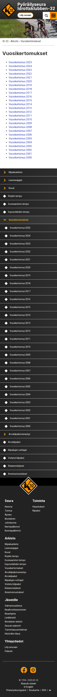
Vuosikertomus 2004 (20, 142)
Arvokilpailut (14, 442)
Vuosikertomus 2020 (20, 81)
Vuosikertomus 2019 (20, 85)
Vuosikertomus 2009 (20, 123)
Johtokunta (10, 522)
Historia (8, 506)
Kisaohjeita (10, 613)
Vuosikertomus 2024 (20, 66)
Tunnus (8, 510)
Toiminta (38, 501)
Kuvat (11, 188)
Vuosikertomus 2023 (20, 69)
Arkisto (15, 41)
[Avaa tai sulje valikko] (4, 172)
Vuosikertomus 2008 (20, 127)
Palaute (9, 651)
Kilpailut (36, 510)
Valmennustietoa (13, 605)
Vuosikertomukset (18, 220)
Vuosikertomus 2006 (20, 134)
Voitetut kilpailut (16, 458)
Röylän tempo (15, 196)
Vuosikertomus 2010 (20, 119)
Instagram (33, 670)
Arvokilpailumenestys (19, 434)
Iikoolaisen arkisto (13, 621)
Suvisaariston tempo (18, 204)
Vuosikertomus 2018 (20, 88)
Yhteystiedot (14, 641)
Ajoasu (8, 514)
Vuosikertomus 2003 (20, 146)
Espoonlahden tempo (18, 212)
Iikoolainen (10, 518)
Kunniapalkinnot (13, 530)
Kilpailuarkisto (15, 172)
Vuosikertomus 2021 (20, 77)
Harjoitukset (38, 506)
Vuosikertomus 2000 (20, 157)
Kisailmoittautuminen (15, 609)
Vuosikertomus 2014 (20, 104)
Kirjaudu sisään (28, 683)
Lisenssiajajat (15, 180)
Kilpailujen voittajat (17, 450)
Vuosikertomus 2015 (20, 100)
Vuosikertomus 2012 (20, 111)
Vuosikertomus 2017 (20, 92)
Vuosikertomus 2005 (20, 138)
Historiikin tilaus (12, 633)
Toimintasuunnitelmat (16, 629)
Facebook (24, 670)
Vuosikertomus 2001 (20, 153)
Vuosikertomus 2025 (20, 62)
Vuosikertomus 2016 (20, 96)
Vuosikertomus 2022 (20, 73)
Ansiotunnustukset (17, 474)
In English (28, 687)
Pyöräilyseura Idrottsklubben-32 (36, 6)
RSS (44, 690)
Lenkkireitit (10, 617)
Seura (9, 501)
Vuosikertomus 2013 (20, 108)
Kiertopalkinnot (12, 526)
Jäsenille (11, 600)
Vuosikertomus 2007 (20, 130)
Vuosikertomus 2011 (20, 115)
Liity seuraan (25, 15)
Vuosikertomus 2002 (20, 149)
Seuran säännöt (13, 625)
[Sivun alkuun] (50, 690)
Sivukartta (34, 690)
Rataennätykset (16, 466)
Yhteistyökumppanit (16, 690)
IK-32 (9, 10)
